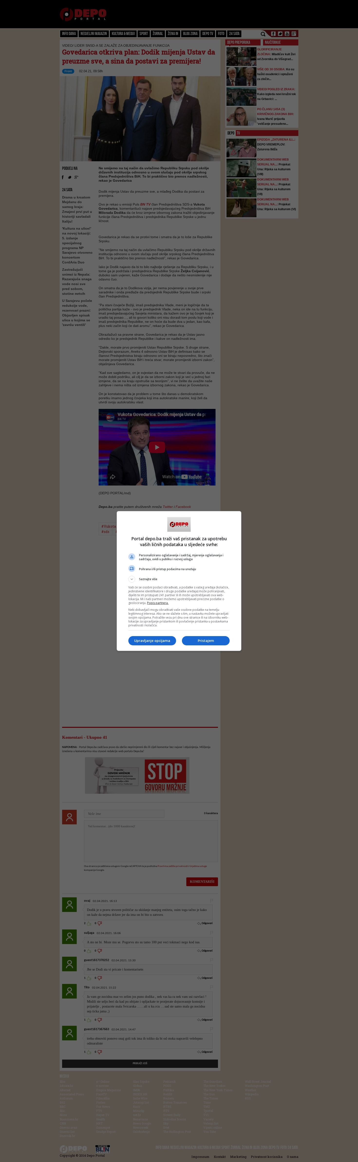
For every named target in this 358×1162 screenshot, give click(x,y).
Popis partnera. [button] (158, 603)
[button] (179, 579)
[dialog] (179, 581)
